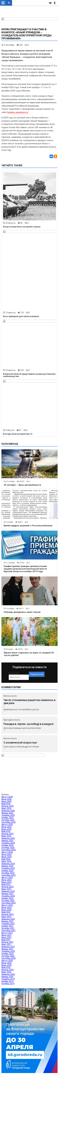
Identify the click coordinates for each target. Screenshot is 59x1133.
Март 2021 (6, 944)
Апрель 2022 (7, 914)
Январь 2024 (7, 866)
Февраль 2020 (8, 974)
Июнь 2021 (6, 937)
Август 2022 (7, 905)
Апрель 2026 (7, 806)
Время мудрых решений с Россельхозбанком (28, 525)
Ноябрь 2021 (7, 926)
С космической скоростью (20, 742)
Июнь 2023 (6, 882)
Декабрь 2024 (8, 843)
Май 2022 (5, 912)
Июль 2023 (6, 880)
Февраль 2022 (8, 919)
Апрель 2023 (7, 887)
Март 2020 (6, 972)
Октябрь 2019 (7, 983)
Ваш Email (14, 673)
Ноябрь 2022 (7, 898)
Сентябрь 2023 (8, 875)
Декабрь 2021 (8, 923)
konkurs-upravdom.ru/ (17, 112)
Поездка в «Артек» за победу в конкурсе (28, 723)
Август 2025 (7, 824)
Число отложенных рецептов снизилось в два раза (29, 702)
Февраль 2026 (8, 810)
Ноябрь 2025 (7, 817)
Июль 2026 (6, 799)
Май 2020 (5, 967)
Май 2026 (5, 804)
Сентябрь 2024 (8, 850)
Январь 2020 (7, 976)
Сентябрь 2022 (8, 903)
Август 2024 (7, 852)
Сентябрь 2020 (8, 958)
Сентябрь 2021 (8, 930)
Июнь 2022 (6, 910)
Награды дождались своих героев (22, 612)
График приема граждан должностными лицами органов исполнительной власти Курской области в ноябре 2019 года (25, 569)
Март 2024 (6, 861)
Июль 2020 (6, 963)
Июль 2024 (6, 854)
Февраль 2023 (8, 891)
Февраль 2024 (8, 864)
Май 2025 (5, 831)
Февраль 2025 (8, 838)
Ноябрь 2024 (7, 845)
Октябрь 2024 (7, 847)
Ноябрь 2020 (7, 953)
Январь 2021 (7, 949)
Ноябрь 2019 (7, 981)
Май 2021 (5, 940)
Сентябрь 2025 (8, 822)
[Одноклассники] (55, 156)
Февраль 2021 (8, 947)
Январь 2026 (7, 813)
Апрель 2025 (7, 834)
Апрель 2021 (7, 942)
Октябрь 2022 (7, 900)
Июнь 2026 (6, 801)
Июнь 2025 (6, 829)
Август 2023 (7, 877)
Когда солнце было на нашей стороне (21, 227)
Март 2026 (6, 808)
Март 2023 (6, 889)
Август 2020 (7, 960)
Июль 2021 (6, 935)
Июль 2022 (6, 907)
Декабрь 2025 (8, 815)
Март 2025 (6, 836)
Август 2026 (7, 797)
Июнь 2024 (6, 857)
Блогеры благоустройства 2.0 (17, 434)
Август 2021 (7, 933)
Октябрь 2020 (7, 956)
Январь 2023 (7, 893)
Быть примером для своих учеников (21, 316)
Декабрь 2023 (8, 868)
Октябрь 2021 (7, 928)
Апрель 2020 (7, 970)
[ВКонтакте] (51, 156)
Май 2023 (5, 884)
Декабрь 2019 (8, 979)
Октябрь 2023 (7, 873)
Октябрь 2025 (7, 820)
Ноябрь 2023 (7, 870)
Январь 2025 (7, 840)
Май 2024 (5, 859)
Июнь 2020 (6, 965)
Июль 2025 (6, 827)
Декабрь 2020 (8, 951)
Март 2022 (6, 917)
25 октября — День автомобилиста (22, 485)
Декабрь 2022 (8, 896)
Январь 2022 (7, 921)
